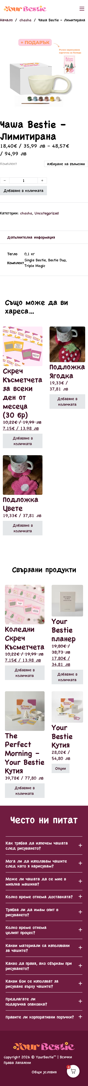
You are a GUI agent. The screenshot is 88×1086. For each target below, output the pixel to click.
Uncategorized (46, 213)
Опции (60, 768)
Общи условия (44, 1072)
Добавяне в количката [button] (23, 440)
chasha (25, 20)
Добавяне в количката (23, 190)
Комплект (8, 163)
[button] (81, 36)
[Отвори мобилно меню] (82, 9)
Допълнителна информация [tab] (31, 237)
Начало (6, 20)
